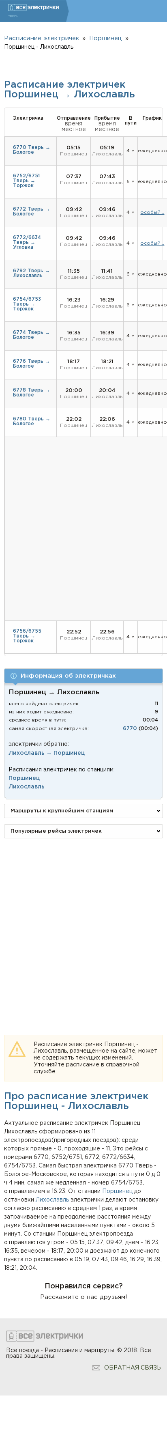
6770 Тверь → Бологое (31, 150)
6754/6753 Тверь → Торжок (27, 304)
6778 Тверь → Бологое (31, 392)
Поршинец (117, 1191)
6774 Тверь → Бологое (31, 335)
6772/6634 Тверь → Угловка (27, 242)
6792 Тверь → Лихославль (31, 273)
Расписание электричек (41, 38)
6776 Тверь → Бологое (31, 363)
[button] (83, 676)
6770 (130, 728)
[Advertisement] (83, 928)
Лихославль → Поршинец (47, 753)
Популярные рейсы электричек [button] (56, 831)
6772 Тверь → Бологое (31, 211)
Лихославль (52, 1199)
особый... (152, 212)
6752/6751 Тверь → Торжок (26, 181)
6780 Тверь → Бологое (31, 421)
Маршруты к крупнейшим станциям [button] (62, 811)
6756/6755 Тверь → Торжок (27, 636)
